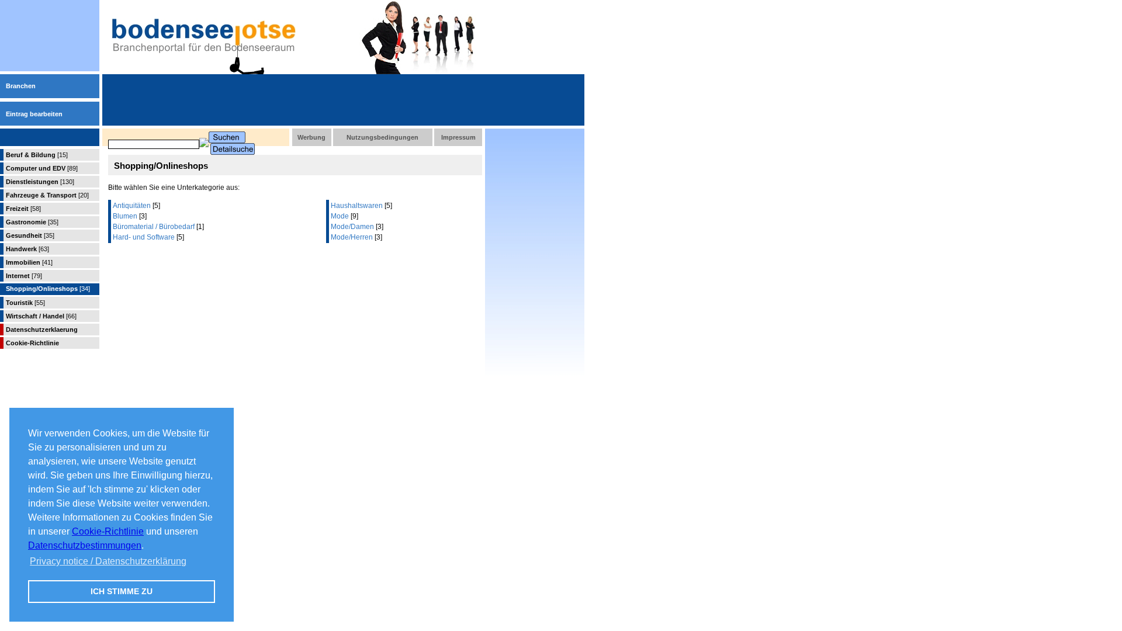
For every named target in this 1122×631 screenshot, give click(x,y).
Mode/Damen (352, 227)
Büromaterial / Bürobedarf (154, 227)
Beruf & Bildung (37, 154)
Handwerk (27, 248)
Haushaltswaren (357, 206)
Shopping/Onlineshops (48, 288)
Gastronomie (32, 222)
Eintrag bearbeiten (34, 113)
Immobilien (29, 262)
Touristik (25, 302)
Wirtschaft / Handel (41, 316)
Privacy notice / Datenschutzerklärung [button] (108, 561)
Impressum (458, 137)
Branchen (21, 85)
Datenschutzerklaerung (42, 329)
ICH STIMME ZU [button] (122, 591)
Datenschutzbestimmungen (84, 545)
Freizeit (23, 208)
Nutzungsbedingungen (382, 137)
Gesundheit (30, 235)
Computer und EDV (42, 168)
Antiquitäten (132, 206)
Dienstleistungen (40, 181)
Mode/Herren (352, 237)
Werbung (311, 137)
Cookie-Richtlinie (108, 531)
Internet (24, 275)
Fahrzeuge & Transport (47, 195)
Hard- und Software (144, 237)
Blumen (125, 216)
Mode (340, 216)
